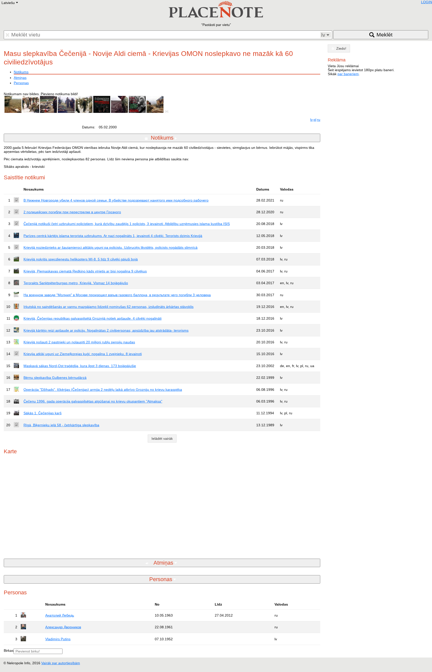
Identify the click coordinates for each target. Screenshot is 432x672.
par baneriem (348, 74)
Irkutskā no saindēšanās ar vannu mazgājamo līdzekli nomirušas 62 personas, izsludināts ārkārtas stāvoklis (109, 307)
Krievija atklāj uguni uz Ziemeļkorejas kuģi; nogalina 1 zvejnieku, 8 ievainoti (83, 354)
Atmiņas (20, 78)
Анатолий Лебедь (59, 615)
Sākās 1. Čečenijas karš (43, 413)
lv (311, 120)
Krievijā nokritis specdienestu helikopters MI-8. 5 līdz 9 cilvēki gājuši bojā (81, 259)
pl (315, 120)
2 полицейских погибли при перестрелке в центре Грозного (72, 212)
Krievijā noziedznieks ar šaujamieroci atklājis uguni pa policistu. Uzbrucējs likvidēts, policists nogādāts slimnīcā (111, 247)
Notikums (21, 72)
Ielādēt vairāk (162, 439)
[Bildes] (167, 112)
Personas (21, 83)
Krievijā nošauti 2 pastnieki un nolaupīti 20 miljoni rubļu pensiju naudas (79, 342)
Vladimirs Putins (57, 639)
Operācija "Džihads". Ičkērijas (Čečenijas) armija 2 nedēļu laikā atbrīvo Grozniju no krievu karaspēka (103, 390)
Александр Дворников (63, 627)
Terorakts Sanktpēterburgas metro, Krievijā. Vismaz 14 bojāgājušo (76, 283)
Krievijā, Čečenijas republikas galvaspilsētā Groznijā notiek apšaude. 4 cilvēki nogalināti (93, 318)
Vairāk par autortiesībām (60, 663)
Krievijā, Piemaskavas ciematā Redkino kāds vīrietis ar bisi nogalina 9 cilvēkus (85, 271)
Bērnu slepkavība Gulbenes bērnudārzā (55, 378)
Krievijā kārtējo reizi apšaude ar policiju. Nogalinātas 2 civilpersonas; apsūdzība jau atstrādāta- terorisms (106, 330)
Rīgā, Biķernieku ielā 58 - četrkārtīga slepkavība (61, 425)
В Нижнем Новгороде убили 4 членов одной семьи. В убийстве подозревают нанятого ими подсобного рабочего (116, 200)
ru (318, 120)
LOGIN (426, 2)
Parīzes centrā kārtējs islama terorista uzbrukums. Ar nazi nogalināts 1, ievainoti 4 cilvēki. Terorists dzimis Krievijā (113, 236)
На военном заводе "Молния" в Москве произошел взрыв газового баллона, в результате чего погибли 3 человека (117, 295)
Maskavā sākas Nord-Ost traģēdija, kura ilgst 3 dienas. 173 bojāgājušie (80, 366)
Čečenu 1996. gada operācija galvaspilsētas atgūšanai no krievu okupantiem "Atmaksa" (93, 401)
